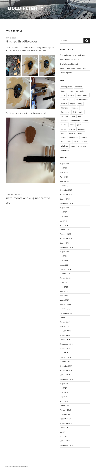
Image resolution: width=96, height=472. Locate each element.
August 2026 (65, 164)
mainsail (64, 125)
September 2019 (66, 344)
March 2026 (64, 181)
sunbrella (84, 137)
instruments (75, 121)
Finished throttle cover (21, 41)
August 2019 (65, 348)
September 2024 (66, 247)
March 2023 (64, 300)
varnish (84, 142)
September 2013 (66, 445)
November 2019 (66, 335)
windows (64, 146)
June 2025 (64, 216)
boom (70, 91)
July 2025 (63, 212)
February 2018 (65, 410)
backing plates (66, 87)
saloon (63, 133)
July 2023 (63, 282)
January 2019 (65, 362)
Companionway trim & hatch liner (72, 55)
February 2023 (65, 304)
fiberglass (64, 108)
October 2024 (65, 243)
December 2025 (66, 190)
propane (81, 129)
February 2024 (65, 269)
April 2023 (64, 296)
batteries (78, 87)
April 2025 (64, 225)
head (80, 116)
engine (72, 104)
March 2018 (64, 406)
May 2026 (64, 172)
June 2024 (64, 260)
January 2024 (65, 274)
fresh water (65, 112)
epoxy (80, 104)
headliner (64, 121)
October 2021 (65, 322)
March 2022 (64, 318)
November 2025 (66, 194)
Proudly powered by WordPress (16, 467)
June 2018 (64, 392)
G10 (74, 112)
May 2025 (64, 221)
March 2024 (64, 265)
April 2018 (64, 401)
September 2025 (66, 203)
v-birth (76, 142)
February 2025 (65, 234)
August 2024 (65, 252)
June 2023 (64, 287)
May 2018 (63, 397)
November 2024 (66, 238)
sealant (80, 133)
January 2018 (65, 414)
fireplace (75, 108)
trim (69, 142)
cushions (64, 99)
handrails (64, 116)
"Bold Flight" (24, 8)
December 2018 (66, 366)
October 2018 (65, 375)
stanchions (73, 137)
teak (63, 142)
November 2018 (66, 370)
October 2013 (65, 441)
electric (64, 104)
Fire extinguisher (66, 73)
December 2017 (66, 419)
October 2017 (65, 428)
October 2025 (65, 199)
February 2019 (65, 357)
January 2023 (65, 309)
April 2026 (64, 177)
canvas (71, 95)
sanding (72, 133)
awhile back (30, 47)
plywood (72, 129)
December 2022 (66, 313)
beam (63, 91)
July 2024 (63, 256)
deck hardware (81, 99)
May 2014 (63, 432)
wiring (73, 146)
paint (79, 125)
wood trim (82, 146)
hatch (73, 116)
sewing (63, 137)
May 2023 (64, 291)
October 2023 (65, 278)
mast (72, 125)
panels (63, 129)
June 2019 (64, 353)
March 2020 (64, 326)
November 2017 (66, 423)
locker (85, 121)
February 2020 (65, 331)
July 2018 (63, 388)
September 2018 (66, 379)
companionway (82, 95)
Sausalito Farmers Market (69, 59)
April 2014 (64, 436)
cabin (63, 95)
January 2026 (65, 186)
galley (81, 112)
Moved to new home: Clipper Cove (72, 68)
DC (72, 99)
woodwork (65, 150)
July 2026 (63, 168)
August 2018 (65, 384)
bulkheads (80, 91)
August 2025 (65, 208)
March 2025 (64, 230)
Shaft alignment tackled (69, 64)
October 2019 (65, 340)
